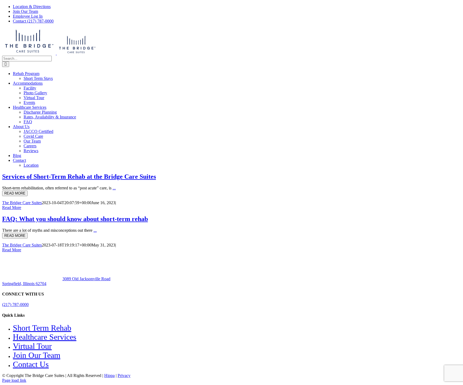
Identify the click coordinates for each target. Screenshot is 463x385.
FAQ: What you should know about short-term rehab (75, 218)
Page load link (14, 380)
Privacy (124, 375)
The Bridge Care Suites (22, 202)
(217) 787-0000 (15, 304)
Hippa (109, 375)
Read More (11, 207)
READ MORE (14, 193)
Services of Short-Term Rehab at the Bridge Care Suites (79, 176)
